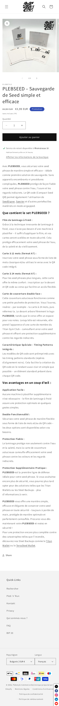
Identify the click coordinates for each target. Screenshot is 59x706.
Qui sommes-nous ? (17, 618)
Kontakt (11, 603)
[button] (6, 6)
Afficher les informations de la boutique (27, 157)
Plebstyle (17, 685)
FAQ (9, 625)
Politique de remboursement (31, 699)
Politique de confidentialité (31, 694)
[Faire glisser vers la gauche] (22, 78)
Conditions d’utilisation (43, 689)
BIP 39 (10, 633)
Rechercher (13, 588)
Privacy (10, 610)
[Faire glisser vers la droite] (36, 78)
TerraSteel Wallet (25, 545)
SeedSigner (8, 201)
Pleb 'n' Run (13, 596)
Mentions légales (22, 689)
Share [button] (9, 555)
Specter (20, 201)
